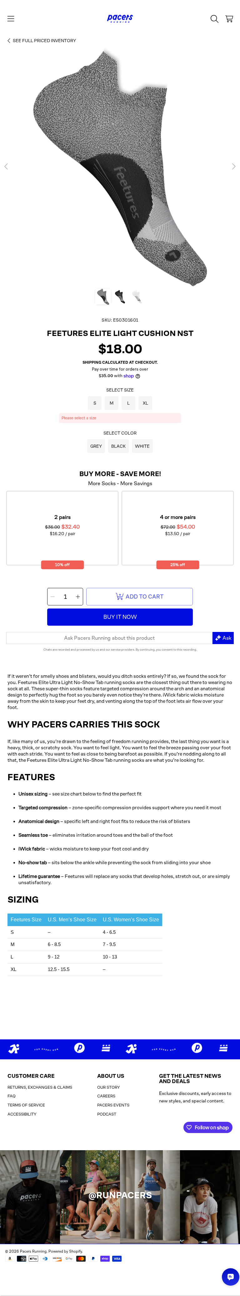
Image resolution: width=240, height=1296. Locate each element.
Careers (106, 1096)
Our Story (108, 1087)
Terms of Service (26, 1105)
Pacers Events (113, 1105)
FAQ (12, 1096)
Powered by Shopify (65, 1251)
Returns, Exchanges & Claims (40, 1087)
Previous (6, 166)
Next (233, 166)
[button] (11, 19)
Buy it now (120, 617)
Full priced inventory (44, 40)
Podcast (106, 1114)
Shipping (91, 362)
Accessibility (22, 1114)
